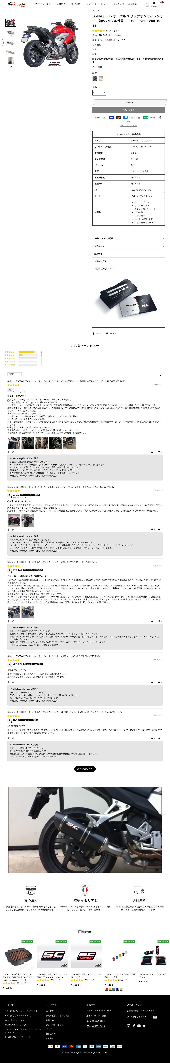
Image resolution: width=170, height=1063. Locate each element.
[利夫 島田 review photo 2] (27, 612)
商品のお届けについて (104, 268)
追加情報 (98, 253)
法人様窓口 (60, 4)
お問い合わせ (117, 4)
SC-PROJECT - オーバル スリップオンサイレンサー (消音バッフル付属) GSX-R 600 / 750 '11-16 (58, 656)
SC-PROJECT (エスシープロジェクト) (21, 1011)
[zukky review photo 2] (27, 520)
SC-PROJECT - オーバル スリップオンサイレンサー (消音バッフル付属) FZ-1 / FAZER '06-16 (56, 562)
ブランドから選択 (42, 4)
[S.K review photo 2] (27, 442)
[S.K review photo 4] (55, 442)
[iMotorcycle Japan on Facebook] (133, 1025)
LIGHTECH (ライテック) (16, 1025)
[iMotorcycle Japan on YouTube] (139, 1025)
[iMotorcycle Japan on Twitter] (144, 1025)
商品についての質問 (104, 238)
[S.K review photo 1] (13, 442)
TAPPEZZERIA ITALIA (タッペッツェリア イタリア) (23, 1031)
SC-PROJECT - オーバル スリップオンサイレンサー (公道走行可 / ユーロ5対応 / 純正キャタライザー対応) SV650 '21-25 (69, 712)
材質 (95, 73)
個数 (94, 86)
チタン (101, 78)
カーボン (94, 78)
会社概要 (50, 1011)
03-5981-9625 (98, 1026)
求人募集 (132, 4)
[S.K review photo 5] (69, 442)
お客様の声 (75, 4)
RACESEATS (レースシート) (17, 1037)
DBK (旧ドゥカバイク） (15, 1020)
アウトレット (101, 4)
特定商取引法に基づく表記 (57, 1015)
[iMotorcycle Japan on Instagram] (128, 1025)
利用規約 (50, 1020)
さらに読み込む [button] (85, 769)
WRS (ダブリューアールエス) (18, 1015)
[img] (13, 385)
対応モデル (99, 246)
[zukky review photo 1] (13, 520)
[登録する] (155, 1017)
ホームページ (97, 11)
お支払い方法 (100, 261)
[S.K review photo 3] (41, 442)
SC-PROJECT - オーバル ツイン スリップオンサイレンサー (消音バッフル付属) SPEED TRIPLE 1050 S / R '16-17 (65, 487)
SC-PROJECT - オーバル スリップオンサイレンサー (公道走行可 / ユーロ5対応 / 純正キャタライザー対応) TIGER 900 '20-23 (71, 381)
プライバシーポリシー (56, 1025)
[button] (98, 30)
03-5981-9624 (98, 1021)
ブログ (87, 4)
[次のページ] (10, 66)
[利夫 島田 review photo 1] (13, 612)
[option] (51, 43)
